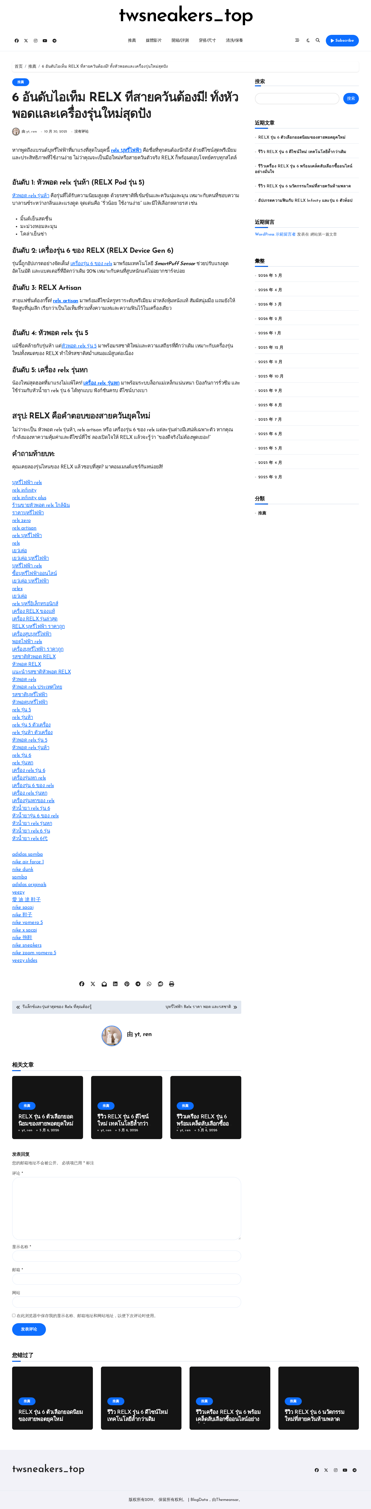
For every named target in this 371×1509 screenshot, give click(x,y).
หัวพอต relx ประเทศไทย (37, 687)
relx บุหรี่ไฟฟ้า (126, 150)
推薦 (132, 41)
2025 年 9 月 (270, 391)
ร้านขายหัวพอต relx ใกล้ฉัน (41, 505)
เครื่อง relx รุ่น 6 (28, 770)
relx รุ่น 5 (21, 710)
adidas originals (29, 884)
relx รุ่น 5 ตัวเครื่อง (31, 725)
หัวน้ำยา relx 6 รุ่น (31, 831)
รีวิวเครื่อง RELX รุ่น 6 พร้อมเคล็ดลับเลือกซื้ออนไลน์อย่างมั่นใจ (204, 1124)
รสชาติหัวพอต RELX (34, 657)
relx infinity (24, 490)
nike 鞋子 (22, 915)
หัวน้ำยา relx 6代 (29, 838)
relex (17, 588)
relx (16, 543)
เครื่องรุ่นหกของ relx (33, 800)
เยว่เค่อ (19, 551)
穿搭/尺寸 (207, 41)
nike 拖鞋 (22, 937)
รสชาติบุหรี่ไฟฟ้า (29, 694)
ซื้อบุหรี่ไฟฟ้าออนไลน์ (34, 573)
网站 (16, 1293)
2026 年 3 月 (270, 305)
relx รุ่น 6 (21, 755)
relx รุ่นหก (22, 763)
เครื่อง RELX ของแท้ (33, 611)
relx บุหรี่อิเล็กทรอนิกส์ (35, 604)
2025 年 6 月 (270, 434)
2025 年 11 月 (270, 362)
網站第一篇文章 (323, 235)
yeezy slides (24, 960)
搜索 (260, 81)
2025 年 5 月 (270, 448)
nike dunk (22, 869)
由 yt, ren (29, 132)
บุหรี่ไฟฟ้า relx (27, 482)
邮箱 (17, 1270)
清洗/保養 (234, 41)
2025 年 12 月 (270, 348)
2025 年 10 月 (271, 376)
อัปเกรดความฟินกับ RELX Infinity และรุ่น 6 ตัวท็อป (305, 201)
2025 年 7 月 (270, 420)
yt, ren (143, 1035)
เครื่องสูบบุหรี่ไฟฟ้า (31, 634)
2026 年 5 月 (270, 276)
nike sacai (22, 907)
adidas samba (27, 854)
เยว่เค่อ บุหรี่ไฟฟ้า (30, 558)
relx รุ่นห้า (22, 717)
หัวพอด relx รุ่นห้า (30, 195)
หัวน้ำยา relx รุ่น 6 (31, 808)
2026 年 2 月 (270, 319)
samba (19, 877)
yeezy (18, 892)
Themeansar (227, 1500)
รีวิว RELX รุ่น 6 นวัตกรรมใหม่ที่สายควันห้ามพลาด (304, 186)
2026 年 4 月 (270, 290)
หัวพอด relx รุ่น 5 (79, 346)
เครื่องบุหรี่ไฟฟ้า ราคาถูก (38, 649)
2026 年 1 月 (269, 333)
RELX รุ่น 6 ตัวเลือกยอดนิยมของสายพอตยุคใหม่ (302, 138)
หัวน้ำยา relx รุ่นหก (32, 823)
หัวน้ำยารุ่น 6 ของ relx (35, 816)
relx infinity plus (29, 497)
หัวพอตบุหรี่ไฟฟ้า (30, 702)
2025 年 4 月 (270, 463)
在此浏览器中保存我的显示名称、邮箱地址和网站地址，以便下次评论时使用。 (87, 1316)
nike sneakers (26, 945)
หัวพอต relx (24, 679)
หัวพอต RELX (26, 664)
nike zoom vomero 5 (34, 952)
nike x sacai (24, 930)
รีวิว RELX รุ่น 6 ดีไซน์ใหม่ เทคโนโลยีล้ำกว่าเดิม (122, 1124)
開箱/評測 (180, 41)
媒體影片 (154, 41)
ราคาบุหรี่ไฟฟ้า (28, 513)
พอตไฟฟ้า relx (27, 641)
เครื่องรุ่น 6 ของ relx (91, 263)
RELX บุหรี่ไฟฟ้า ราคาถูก (38, 626)
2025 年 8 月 (270, 405)
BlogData (199, 1500)
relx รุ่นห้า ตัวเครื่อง (32, 732)
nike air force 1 (28, 862)
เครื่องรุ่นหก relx (29, 778)
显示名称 (21, 1247)
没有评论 (81, 132)
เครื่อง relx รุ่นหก (101, 383)
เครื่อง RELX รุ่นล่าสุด (35, 619)
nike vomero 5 (27, 922)
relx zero (21, 520)
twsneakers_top (185, 16)
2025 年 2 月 (270, 477)
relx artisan (65, 301)
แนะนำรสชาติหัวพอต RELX (41, 672)
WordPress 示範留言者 (275, 235)
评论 (17, 1174)
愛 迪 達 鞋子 (26, 899)
